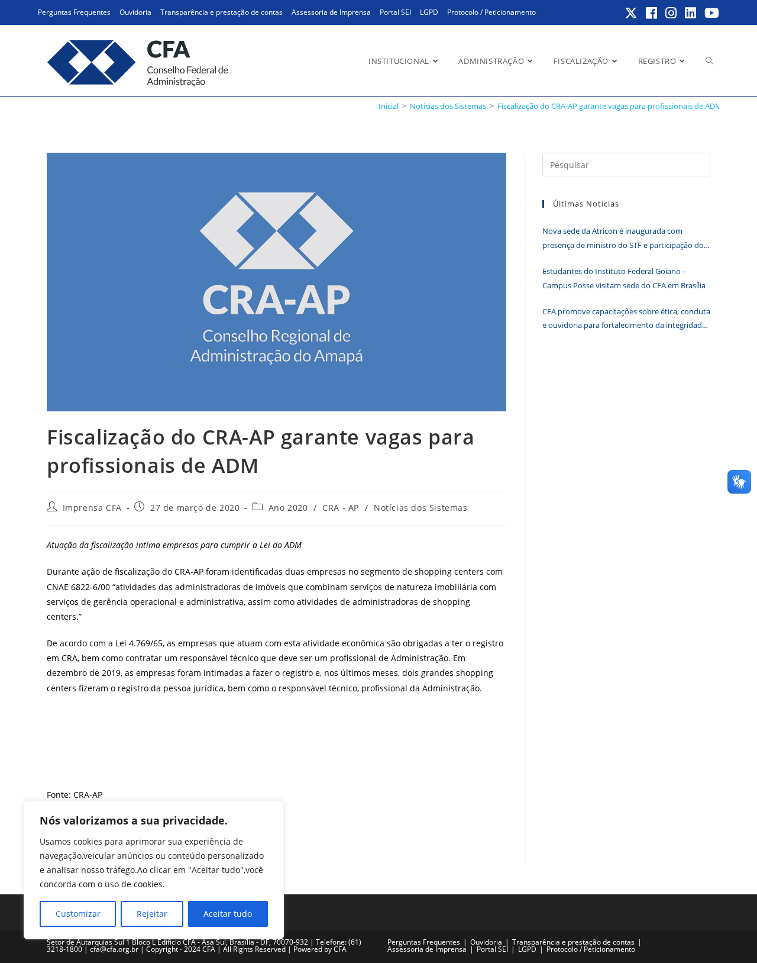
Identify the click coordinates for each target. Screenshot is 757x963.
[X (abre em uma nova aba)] (631, 13)
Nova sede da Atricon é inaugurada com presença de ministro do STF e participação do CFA (623, 239)
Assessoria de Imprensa (331, 12)
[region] (154, 870)
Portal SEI (395, 12)
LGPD (429, 12)
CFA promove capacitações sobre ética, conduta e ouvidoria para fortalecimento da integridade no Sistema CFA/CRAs (626, 319)
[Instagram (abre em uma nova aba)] (671, 13)
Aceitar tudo (227, 913)
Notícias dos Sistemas (421, 507)
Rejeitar (152, 913)
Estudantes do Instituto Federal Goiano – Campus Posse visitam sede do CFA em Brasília (624, 278)
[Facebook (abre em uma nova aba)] (652, 13)
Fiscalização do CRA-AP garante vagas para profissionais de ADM (609, 106)
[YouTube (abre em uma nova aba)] (710, 13)
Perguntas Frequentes (74, 12)
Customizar (78, 913)
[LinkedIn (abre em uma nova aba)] (691, 13)
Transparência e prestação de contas (221, 12)
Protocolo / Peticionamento (491, 12)
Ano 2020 (288, 507)
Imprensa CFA (92, 507)
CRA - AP (340, 507)
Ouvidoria (135, 12)
